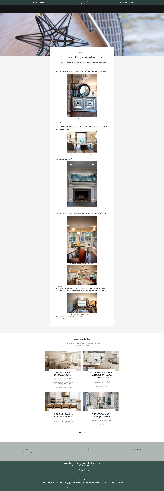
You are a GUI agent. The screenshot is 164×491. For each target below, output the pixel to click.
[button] (42, 2)
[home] (82, 2)
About (36, 2)
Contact (131, 2)
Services (122, 2)
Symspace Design (85, 487)
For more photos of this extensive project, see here (69, 316)
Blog (126, 2)
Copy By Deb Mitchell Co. (93, 487)
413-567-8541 (136, 452)
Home (32, 2)
